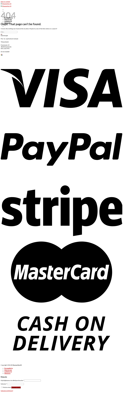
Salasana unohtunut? (7, 391)
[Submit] (1, 34)
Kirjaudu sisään (16, 387)
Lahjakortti (8, 21)
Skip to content (5, 1)
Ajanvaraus (8, 370)
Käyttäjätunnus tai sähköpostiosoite (12, 380)
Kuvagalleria (8, 368)
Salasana (4, 384)
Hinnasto (7, 373)
